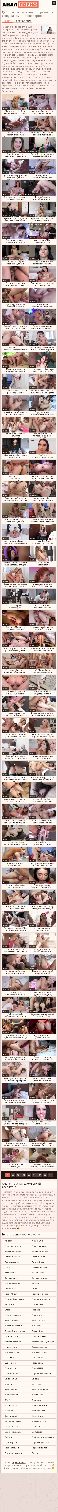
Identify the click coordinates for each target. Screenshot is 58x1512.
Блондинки (36, 1400)
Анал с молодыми (12, 1246)
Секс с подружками (13, 1453)
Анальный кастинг (12, 1251)
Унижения (9, 1384)
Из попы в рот (37, 1272)
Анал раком (36, 1315)
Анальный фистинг (13, 1325)
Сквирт (34, 1453)
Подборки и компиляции (42, 1437)
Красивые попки (11, 1352)
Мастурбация (37, 1432)
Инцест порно (10, 1347)
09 (50, 1175)
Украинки (35, 1310)
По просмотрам (23, 20)
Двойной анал (38, 1410)
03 (18, 1175)
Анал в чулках (37, 1241)
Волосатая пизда (39, 1405)
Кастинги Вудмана (12, 1421)
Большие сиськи (12, 1257)
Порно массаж (11, 1368)
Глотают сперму (11, 1262)
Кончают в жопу (38, 1421)
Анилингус (36, 1325)
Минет (34, 1288)
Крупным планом (12, 1283)
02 (13, 1175)
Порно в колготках (39, 1294)
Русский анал (10, 1304)
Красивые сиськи (39, 1352)
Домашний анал (39, 1267)
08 (45, 1175)
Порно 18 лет (10, 1294)
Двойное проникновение (11, 1411)
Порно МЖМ (37, 1368)
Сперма (8, 1310)
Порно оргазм (11, 1442)
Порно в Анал (19, 1462)
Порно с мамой (11, 1373)
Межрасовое (10, 1288)
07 (40, 1175)
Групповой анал (38, 1336)
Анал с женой (10, 1389)
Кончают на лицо (39, 1278)
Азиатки (8, 1241)
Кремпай (35, 1426)
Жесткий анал (37, 1416)
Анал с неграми (38, 1246)
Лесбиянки (9, 1357)
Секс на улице (10, 1379)
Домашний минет (12, 1341)
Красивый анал (11, 1426)
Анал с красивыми (39, 1389)
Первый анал (37, 1363)
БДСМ (7, 1400)
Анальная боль (38, 1394)
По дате (7, 20)
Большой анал (38, 1257)
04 (24, 1175)
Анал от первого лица (14, 1315)
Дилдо (7, 1267)
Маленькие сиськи (12, 1432)
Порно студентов (39, 1448)
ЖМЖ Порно (10, 1272)
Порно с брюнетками (14, 1299)
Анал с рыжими (11, 1320)
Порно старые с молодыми (11, 1448)
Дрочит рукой (10, 1416)
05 (29, 1175)
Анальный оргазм (39, 1251)
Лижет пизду (37, 1357)
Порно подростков (39, 1442)
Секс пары (36, 1379)
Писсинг (8, 1437)
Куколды (35, 1283)
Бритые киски (10, 1405)
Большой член (38, 1331)
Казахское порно (39, 1347)
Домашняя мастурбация (42, 1341)
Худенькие (36, 1384)
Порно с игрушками (40, 1299)
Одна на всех (10, 1363)
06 (34, 1175)
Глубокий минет (38, 1262)
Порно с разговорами (41, 1373)
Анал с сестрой (38, 1320)
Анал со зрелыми (12, 1394)
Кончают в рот (10, 1278)
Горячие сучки (11, 1336)
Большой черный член (14, 1331)
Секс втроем (37, 1304)
